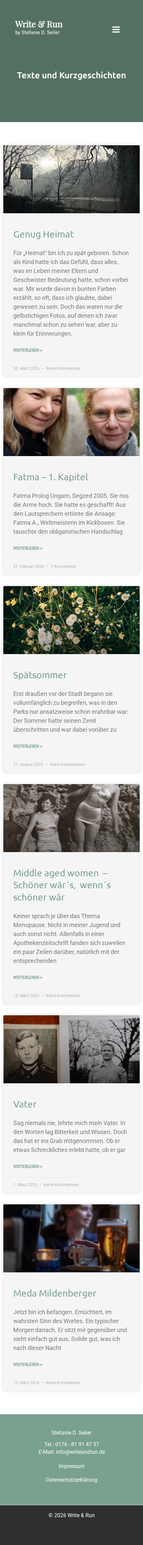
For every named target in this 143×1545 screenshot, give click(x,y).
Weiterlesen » (27, 350)
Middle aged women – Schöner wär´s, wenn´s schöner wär (62, 885)
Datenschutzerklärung (71, 1480)
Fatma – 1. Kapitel (50, 476)
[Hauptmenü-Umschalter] (115, 29)
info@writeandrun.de (80, 1452)
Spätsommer (40, 674)
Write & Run (39, 23)
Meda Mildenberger (54, 1293)
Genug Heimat (43, 234)
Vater (25, 1104)
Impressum (72, 1466)
